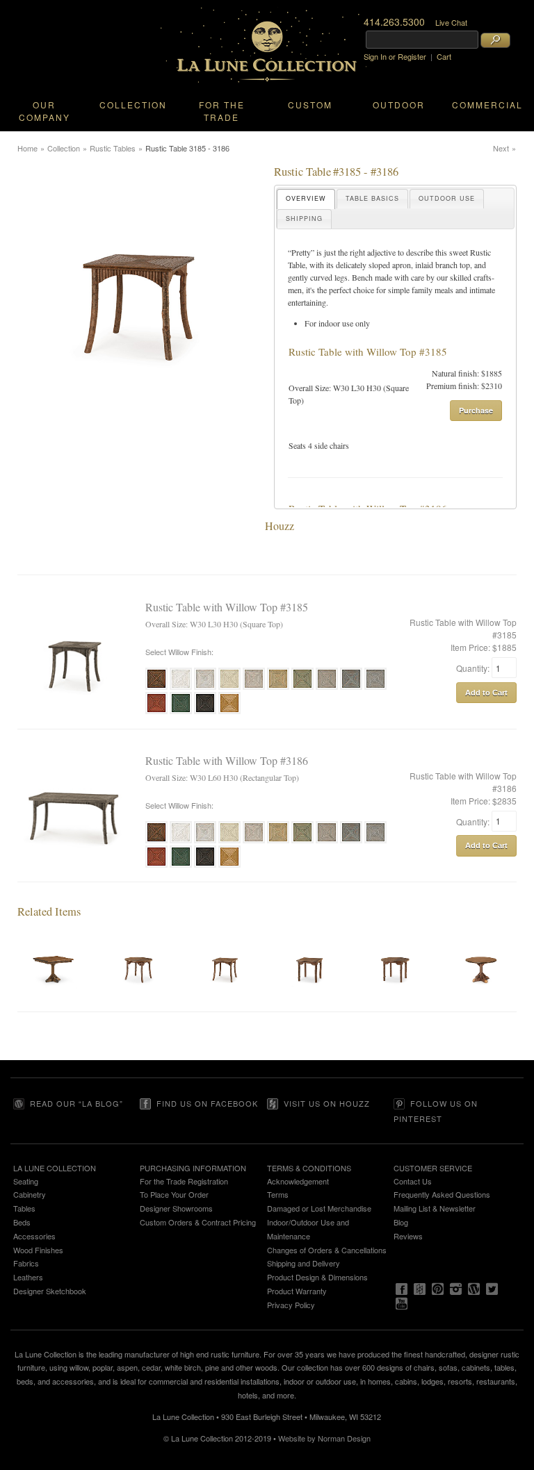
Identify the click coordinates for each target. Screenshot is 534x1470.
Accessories (34, 1235)
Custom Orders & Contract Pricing (198, 1222)
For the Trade (222, 111)
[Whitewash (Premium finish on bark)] (205, 687)
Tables (24, 1208)
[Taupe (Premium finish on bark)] (327, 687)
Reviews (408, 1235)
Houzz (279, 525)
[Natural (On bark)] (156, 687)
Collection (133, 104)
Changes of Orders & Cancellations (327, 1249)
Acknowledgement (298, 1181)
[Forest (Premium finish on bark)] (181, 712)
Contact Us (413, 1181)
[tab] (306, 199)
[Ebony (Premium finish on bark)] (205, 712)
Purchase (476, 410)
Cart (444, 56)
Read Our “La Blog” (76, 1103)
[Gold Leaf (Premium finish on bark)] (229, 712)
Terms (278, 1194)
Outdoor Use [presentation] (447, 198)
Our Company (44, 111)
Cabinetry (29, 1194)
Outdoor (399, 104)
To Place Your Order (174, 1194)
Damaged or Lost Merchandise (319, 1208)
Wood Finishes (38, 1249)
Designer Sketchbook (49, 1290)
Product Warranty (297, 1290)
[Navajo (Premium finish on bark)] (229, 687)
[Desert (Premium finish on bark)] (278, 687)
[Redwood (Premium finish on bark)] (156, 712)
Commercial (487, 104)
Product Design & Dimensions (317, 1276)
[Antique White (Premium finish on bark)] (181, 687)
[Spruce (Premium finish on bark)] (351, 687)
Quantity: (474, 668)
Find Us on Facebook (207, 1103)
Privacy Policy (291, 1304)
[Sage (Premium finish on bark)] (302, 687)
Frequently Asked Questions (442, 1194)
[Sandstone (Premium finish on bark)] (254, 687)
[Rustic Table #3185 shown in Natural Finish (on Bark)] (138, 416)
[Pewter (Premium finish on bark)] (375, 687)
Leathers (28, 1276)
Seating (25, 1181)
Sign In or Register (395, 56)
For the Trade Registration (184, 1181)
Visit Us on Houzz (327, 1103)
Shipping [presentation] (304, 218)
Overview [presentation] (306, 198)
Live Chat (451, 22)
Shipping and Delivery (303, 1263)
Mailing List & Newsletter (435, 1208)
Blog (401, 1222)
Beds (22, 1222)
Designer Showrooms (176, 1208)
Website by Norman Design (324, 1438)
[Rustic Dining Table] (53, 1005)
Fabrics (26, 1263)
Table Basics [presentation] (372, 198)
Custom (310, 104)
